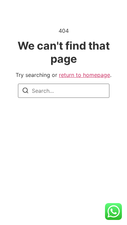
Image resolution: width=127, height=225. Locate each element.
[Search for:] (63, 91)
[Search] (25, 91)
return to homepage (84, 75)
